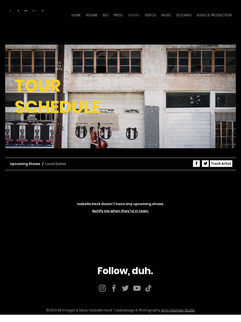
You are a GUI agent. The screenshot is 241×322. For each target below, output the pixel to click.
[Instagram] (102, 288)
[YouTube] (136, 288)
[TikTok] (148, 288)
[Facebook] (113, 288)
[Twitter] (125, 288)
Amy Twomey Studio (178, 310)
